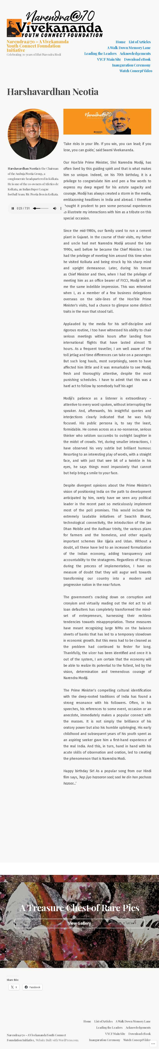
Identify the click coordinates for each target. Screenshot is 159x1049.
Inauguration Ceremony (131, 65)
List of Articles (140, 42)
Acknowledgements (135, 53)
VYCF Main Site (109, 59)
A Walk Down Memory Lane (129, 47)
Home (121, 42)
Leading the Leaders (100, 53)
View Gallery (79, 923)
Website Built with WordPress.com (57, 1040)
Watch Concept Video (136, 70)
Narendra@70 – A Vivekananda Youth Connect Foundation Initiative (38, 46)
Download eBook (137, 59)
